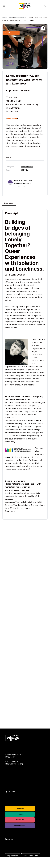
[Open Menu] (3, 6)
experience (20, 808)
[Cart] (45, 6)
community (20, 814)
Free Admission (20, 17)
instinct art (20, 820)
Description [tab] (8, 203)
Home (4, 17)
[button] (43, 28)
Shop (11, 17)
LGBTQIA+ (25, 170)
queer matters (19, 826)
